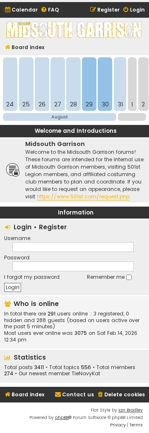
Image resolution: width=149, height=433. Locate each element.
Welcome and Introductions (76, 131)
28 (73, 104)
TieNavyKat (86, 373)
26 (42, 104)
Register (53, 227)
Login (22, 227)
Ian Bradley (130, 410)
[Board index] (74, 30)
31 (120, 104)
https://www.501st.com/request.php (83, 196)
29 (89, 104)
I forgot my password (32, 276)
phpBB (62, 417)
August (59, 116)
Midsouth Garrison (55, 144)
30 (105, 104)
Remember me (106, 276)
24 (10, 104)
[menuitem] (21, 10)
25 (26, 104)
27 (57, 104)
